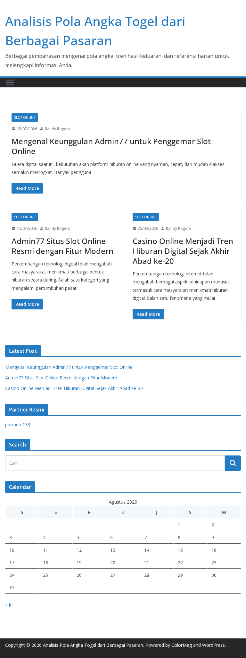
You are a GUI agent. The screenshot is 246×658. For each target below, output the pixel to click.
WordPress (213, 645)
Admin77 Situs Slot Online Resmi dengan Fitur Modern (62, 246)
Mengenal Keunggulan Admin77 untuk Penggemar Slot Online (111, 146)
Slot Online (25, 117)
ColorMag (181, 645)
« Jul (9, 605)
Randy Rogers (57, 129)
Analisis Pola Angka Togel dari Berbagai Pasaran (93, 645)
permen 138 (17, 424)
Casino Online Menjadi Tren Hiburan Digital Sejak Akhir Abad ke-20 (183, 251)
